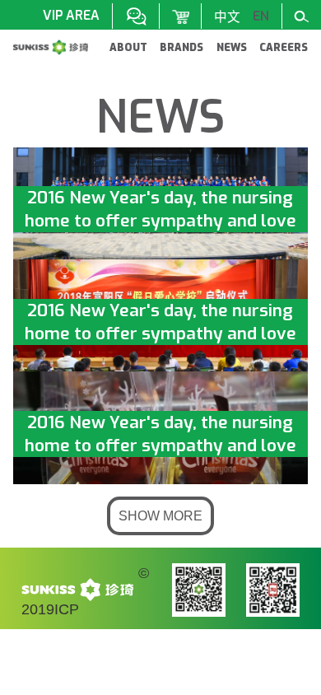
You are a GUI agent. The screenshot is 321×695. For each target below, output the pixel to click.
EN (261, 16)
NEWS (231, 47)
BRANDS (181, 47)
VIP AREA (71, 15)
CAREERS (283, 47)
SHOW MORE (160, 516)
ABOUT (128, 47)
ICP (66, 609)
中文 (227, 17)
